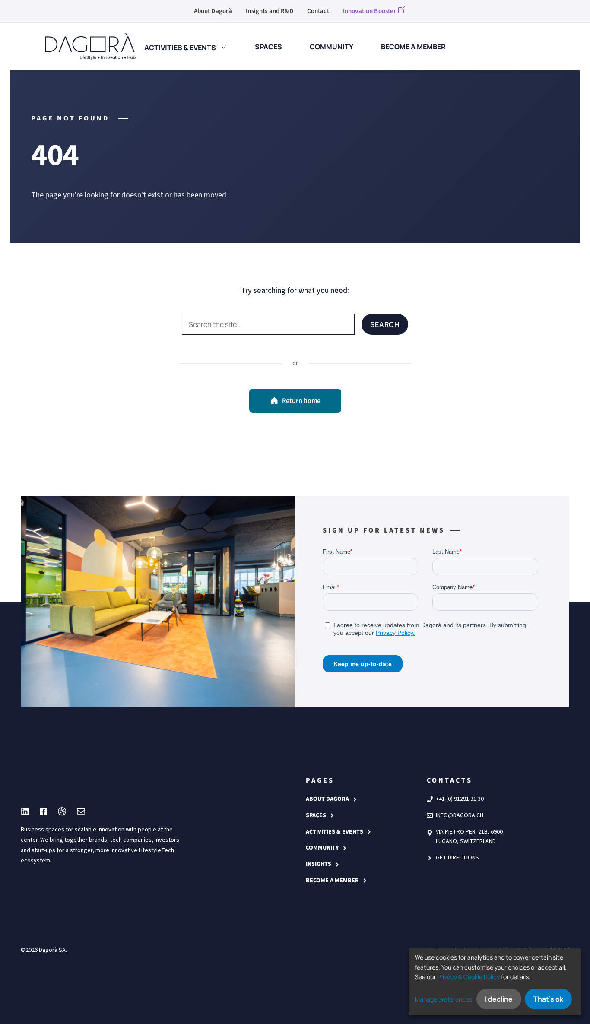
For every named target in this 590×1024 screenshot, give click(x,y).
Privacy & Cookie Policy (468, 977)
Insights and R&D (269, 11)
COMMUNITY (322, 847)
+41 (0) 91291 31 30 (460, 799)
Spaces (316, 815)
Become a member (332, 880)
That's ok (548, 999)
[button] (221, 46)
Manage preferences (443, 999)
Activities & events (180, 46)
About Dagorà (213, 11)
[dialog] (495, 981)
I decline (499, 999)
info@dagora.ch (459, 815)
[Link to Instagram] (25, 811)
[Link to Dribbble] (62, 811)
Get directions (457, 857)
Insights (318, 864)
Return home (301, 401)
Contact (318, 11)
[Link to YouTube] (43, 811)
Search (385, 324)
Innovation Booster (370, 11)
